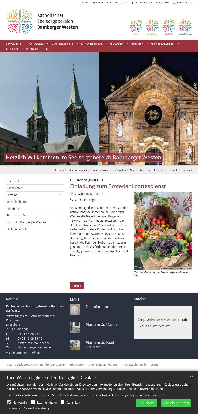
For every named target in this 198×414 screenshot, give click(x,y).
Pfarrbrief (12, 208)
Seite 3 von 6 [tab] (96, 161)
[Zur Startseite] (99, 22)
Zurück (77, 286)
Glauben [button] (116, 43)
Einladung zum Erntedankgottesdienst (170, 170)
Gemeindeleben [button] (162, 43)
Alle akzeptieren (176, 402)
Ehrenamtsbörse (17, 215)
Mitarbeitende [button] (91, 43)
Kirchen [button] (12, 49)
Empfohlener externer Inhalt (162, 319)
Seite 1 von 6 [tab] (82, 161)
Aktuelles (120, 170)
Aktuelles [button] (36, 43)
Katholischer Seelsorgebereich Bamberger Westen (83, 170)
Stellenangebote (17, 229)
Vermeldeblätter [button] (17, 202)
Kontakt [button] (32, 49)
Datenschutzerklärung (37, 408)
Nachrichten (137, 170)
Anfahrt (140, 299)
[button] (46, 49)
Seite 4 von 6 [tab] (102, 161)
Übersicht (12, 181)
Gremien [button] (137, 43)
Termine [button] (11, 195)
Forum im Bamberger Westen (26, 222)
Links (74, 299)
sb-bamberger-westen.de (34, 347)
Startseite (13, 43)
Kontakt (12, 299)
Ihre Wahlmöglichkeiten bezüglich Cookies (52, 377)
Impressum (13, 408)
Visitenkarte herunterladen (23, 352)
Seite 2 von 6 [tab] (89, 161)
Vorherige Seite (8, 109)
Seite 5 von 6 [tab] (109, 161)
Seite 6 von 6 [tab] (116, 161)
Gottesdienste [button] (62, 43)
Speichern (146, 402)
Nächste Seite (190, 109)
